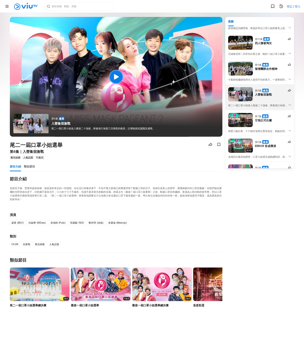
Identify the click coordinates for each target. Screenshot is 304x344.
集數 (231, 21)
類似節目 (29, 166)
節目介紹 (15, 166)
